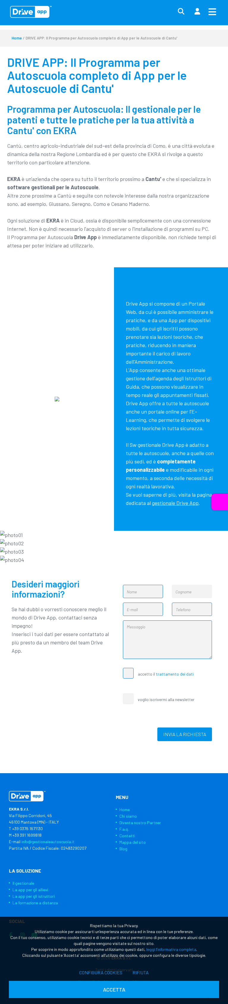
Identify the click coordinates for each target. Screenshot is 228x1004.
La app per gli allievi (30, 889)
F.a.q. (124, 829)
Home (17, 38)
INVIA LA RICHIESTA (184, 734)
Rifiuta (140, 972)
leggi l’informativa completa (171, 949)
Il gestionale (23, 883)
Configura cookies (100, 972)
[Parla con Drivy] (219, 502)
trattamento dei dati (175, 673)
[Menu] (212, 11)
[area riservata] (197, 11)
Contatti (127, 835)
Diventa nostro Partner (140, 822)
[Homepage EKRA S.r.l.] (31, 12)
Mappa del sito (132, 842)
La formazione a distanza (35, 902)
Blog (123, 848)
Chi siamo (128, 816)
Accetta (114, 989)
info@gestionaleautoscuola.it (48, 841)
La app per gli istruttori (33, 896)
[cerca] (181, 11)
